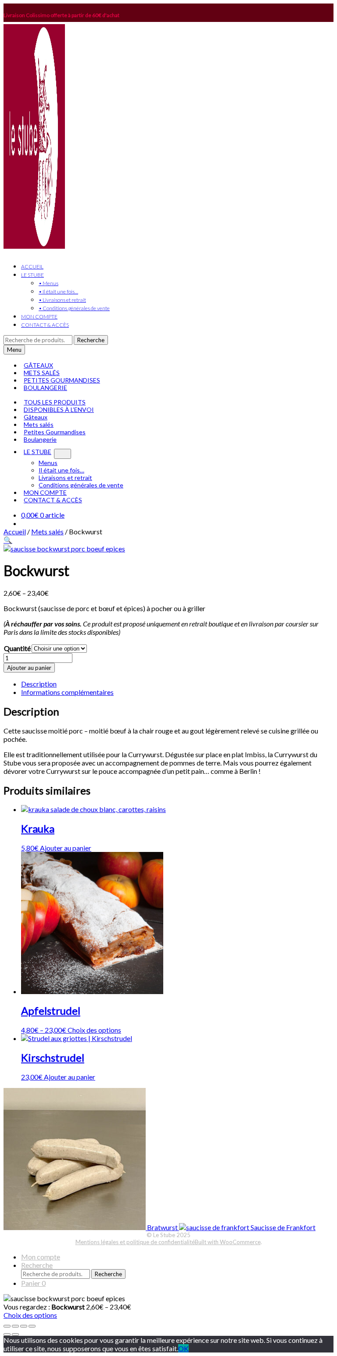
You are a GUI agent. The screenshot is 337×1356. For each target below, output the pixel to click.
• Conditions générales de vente (74, 308)
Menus (48, 462)
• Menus (48, 283)
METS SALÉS (42, 372)
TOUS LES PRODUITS (55, 402)
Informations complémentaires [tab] (67, 692)
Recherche (90, 339)
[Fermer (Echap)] (32, 1326)
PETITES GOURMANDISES (62, 380)
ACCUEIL (32, 266)
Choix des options (94, 1030)
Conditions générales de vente (81, 485)
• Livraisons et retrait (62, 300)
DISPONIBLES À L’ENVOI (59, 409)
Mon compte (40, 1256)
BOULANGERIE (45, 387)
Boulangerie (40, 439)
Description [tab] (39, 684)
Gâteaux (35, 417)
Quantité (17, 648)
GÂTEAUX (38, 365)
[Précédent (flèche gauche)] (7, 1334)
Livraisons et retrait (65, 477)
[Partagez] (23, 1326)
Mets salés (39, 424)
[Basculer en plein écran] (15, 1326)
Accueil (15, 531)
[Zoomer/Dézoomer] (7, 1326)
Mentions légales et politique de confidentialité (135, 1241)
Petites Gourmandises (55, 432)
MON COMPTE (39, 316)
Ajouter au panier (29, 667)
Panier (33, 1283)
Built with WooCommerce (228, 1241)
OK (183, 1348)
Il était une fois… (61, 470)
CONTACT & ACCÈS (45, 325)
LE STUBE (32, 275)
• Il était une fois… (58, 291)
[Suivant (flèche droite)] (15, 1334)
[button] (8, 540)
